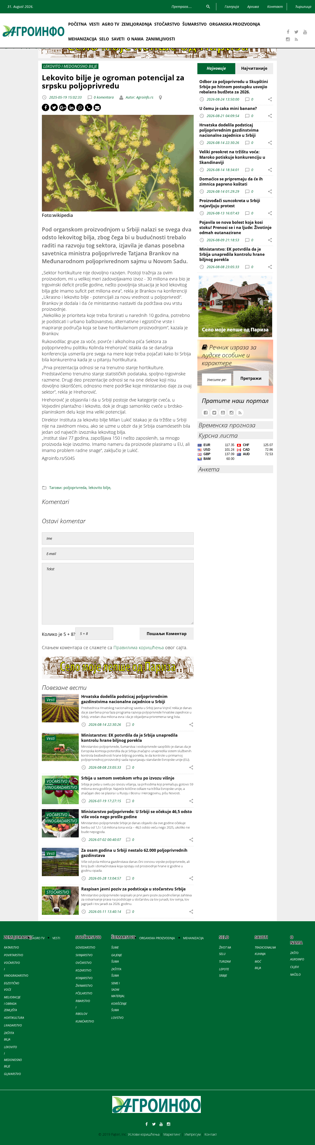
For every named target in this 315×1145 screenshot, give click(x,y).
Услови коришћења (143, 1134)
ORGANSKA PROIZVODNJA (234, 24)
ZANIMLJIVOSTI (160, 39)
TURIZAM (225, 961)
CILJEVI (294, 967)
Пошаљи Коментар (167, 633)
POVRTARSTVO (13, 955)
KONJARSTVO (84, 978)
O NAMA (135, 39)
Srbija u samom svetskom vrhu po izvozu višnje (127, 778)
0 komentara (104, 97)
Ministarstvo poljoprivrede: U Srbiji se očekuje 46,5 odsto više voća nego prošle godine (136, 814)
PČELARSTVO (84, 993)
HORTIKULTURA (14, 1018)
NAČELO (295, 974)
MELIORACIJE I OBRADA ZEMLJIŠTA (12, 1003)
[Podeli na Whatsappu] (80, 107)
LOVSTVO (117, 1018)
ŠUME (115, 947)
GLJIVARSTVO (12, 1074)
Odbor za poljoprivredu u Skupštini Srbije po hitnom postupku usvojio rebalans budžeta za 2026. (233, 87)
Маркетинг (172, 1134)
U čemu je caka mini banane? (228, 108)
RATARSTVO (11, 947)
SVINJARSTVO (84, 955)
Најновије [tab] (216, 68)
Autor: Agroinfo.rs (139, 97)
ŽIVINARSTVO (84, 986)
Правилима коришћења (138, 647)
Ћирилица (303, 6)
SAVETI (118, 39)
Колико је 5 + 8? (58, 634)
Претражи (251, 378)
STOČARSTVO (167, 24)
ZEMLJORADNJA (137, 24)
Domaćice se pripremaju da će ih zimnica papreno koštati (231, 181)
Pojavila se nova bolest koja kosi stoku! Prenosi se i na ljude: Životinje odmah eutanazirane (235, 227)
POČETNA (77, 24)
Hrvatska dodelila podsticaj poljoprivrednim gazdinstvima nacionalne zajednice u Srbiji (124, 699)
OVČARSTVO (84, 963)
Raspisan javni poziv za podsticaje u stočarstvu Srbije (133, 889)
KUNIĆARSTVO (85, 1021)
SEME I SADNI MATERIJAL (118, 989)
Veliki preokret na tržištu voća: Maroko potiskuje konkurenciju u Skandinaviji (232, 157)
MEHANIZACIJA (82, 39)
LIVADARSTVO (13, 1025)
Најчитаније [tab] (254, 68)
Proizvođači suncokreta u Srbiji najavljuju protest (229, 203)
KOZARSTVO (83, 970)
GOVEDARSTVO (85, 947)
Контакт (211, 1134)
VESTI (94, 24)
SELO (104, 39)
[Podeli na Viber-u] (88, 107)
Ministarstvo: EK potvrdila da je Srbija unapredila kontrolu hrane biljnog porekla (129, 737)
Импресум (193, 1134)
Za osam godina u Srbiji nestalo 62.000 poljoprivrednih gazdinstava (134, 853)
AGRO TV (110, 24)
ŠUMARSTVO (194, 24)
